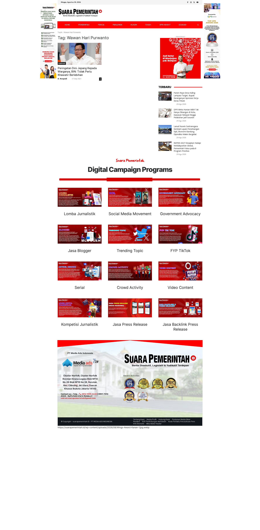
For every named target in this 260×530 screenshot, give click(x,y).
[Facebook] (187, 2)
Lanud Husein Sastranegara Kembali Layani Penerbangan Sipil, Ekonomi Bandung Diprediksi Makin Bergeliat (186, 130)
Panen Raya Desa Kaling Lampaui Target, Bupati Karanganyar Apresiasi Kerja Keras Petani (186, 96)
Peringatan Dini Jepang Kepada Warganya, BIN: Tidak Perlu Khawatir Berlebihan (77, 72)
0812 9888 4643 (89, 394)
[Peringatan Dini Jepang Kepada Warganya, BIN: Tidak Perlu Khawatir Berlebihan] (80, 54)
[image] (80, 197)
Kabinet (61, 63)
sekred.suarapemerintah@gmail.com (78, 398)
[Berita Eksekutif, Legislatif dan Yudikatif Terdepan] (80, 13)
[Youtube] (197, 2)
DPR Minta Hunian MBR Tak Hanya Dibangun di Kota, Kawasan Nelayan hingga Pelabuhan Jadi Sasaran (186, 113)
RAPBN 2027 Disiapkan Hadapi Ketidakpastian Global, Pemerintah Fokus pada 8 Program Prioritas (187, 147)
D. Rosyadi (62, 78)
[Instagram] (191, 2)
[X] (194, 2)
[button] (195, 24)
